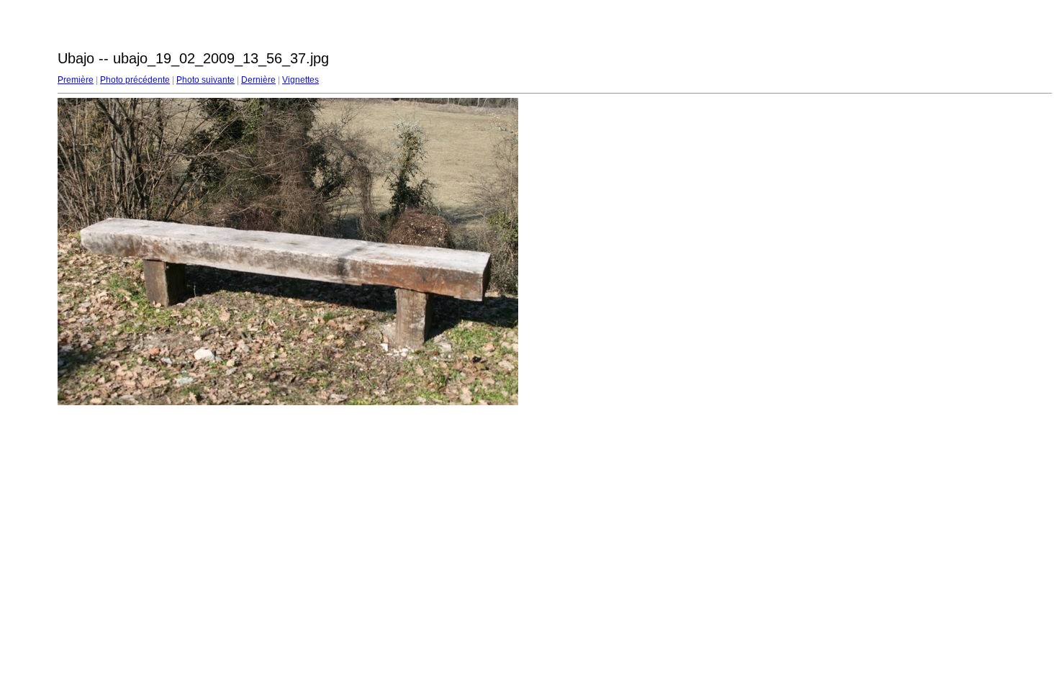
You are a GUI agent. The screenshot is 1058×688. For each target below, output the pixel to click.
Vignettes (300, 80)
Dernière (258, 80)
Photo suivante (205, 80)
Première (76, 80)
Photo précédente (135, 80)
